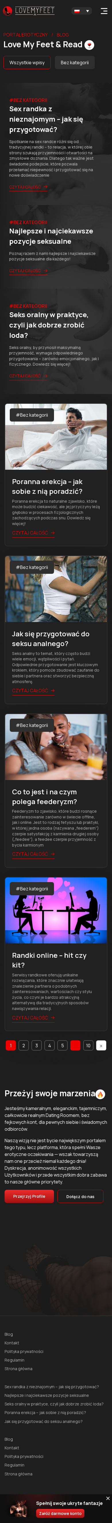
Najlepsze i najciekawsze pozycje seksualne (47, 1395)
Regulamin (14, 1360)
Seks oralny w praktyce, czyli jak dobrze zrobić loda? (54, 1404)
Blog (9, 1334)
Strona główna (18, 1368)
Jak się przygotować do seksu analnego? (44, 1421)
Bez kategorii (75, 62)
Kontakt (12, 1342)
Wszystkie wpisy (27, 62)
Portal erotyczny (25, 35)
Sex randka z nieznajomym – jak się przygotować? (52, 1386)
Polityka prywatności (24, 1351)
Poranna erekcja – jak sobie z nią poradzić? (45, 1412)
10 (88, 1045)
